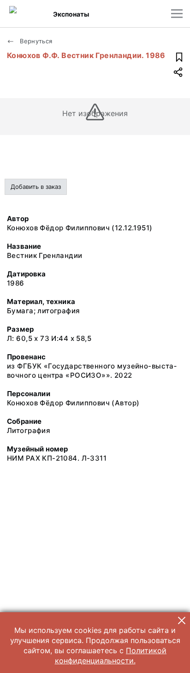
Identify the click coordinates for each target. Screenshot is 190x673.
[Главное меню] (176, 14)
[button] (182, 620)
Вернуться (35, 41)
